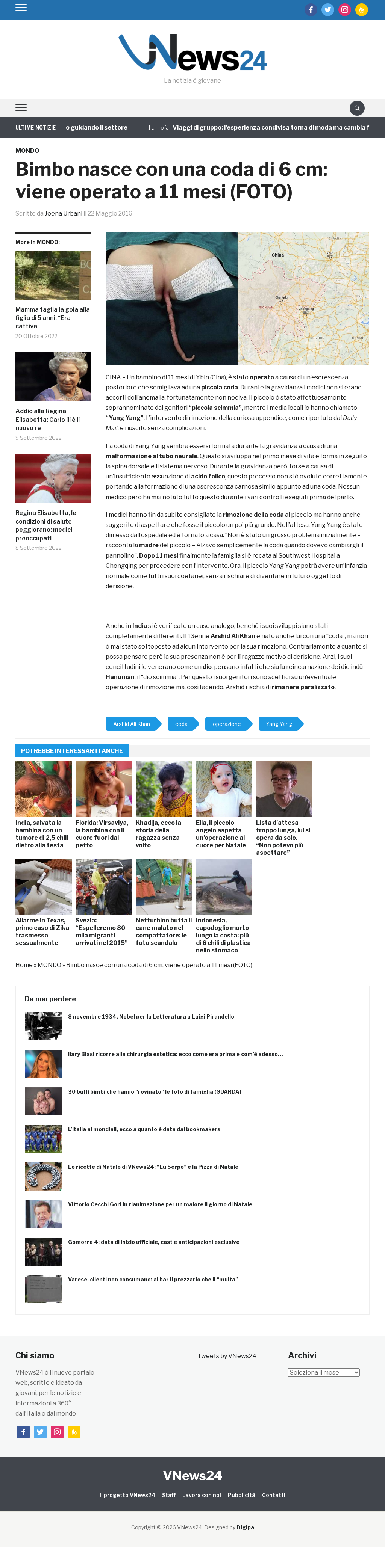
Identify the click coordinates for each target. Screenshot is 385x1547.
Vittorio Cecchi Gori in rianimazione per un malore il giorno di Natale (160, 1204)
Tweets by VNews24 (226, 1356)
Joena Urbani (63, 213)
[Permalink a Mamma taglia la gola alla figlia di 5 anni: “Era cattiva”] (53, 278)
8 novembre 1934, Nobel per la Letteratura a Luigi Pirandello (151, 1016)
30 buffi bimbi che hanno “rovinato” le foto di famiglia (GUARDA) (154, 1091)
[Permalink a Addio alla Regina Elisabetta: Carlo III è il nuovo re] (53, 380)
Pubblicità (241, 1495)
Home (24, 965)
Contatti (273, 1495)
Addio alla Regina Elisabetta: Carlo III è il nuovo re (47, 420)
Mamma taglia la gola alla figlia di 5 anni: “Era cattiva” (52, 318)
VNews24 (193, 1475)
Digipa (245, 1527)
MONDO (27, 150)
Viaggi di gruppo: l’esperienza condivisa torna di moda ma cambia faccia (255, 127)
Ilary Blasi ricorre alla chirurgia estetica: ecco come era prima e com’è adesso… (175, 1054)
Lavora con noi (201, 1495)
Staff (169, 1495)
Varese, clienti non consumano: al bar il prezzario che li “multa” (153, 1279)
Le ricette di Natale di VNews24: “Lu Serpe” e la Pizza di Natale (153, 1167)
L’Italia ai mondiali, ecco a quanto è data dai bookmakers (144, 1129)
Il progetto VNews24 (127, 1495)
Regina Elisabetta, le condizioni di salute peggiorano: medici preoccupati (45, 525)
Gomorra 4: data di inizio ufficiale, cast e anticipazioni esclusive (153, 1242)
